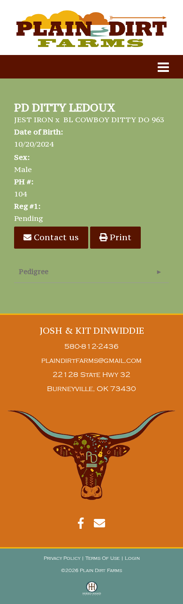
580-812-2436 (91, 347)
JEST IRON (33, 119)
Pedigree (33, 271)
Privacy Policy (62, 558)
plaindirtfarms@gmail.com (91, 361)
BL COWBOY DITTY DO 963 (113, 119)
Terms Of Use (102, 558)
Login (132, 558)
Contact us (55, 237)
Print (119, 237)
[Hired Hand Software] (92, 592)
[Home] (91, 455)
